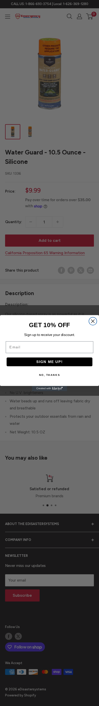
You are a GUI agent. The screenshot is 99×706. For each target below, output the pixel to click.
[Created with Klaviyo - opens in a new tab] (49, 388)
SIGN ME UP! (49, 361)
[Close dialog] (93, 321)
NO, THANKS (49, 374)
